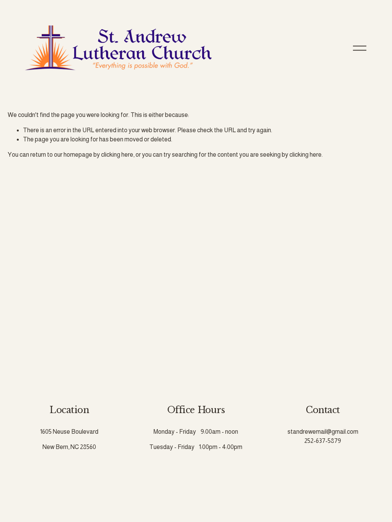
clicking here (117, 154)
